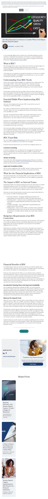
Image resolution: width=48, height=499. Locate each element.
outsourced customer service (22, 160)
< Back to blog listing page (9, 356)
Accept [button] (21, 10)
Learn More (33, 364)
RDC (22, 82)
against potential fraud (19, 140)
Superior (34, 129)
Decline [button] (26, 10)
